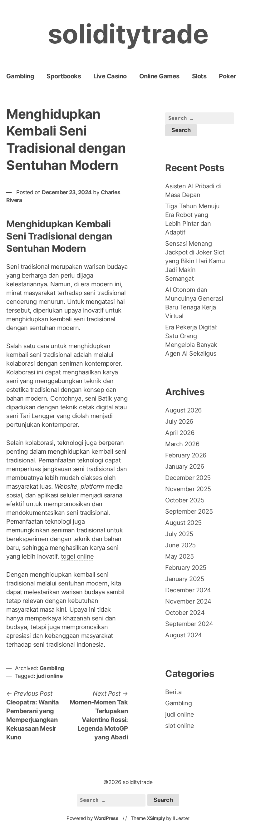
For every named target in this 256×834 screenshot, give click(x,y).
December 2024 (188, 590)
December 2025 (188, 477)
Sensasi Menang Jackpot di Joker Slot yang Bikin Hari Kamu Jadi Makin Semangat (195, 261)
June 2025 (180, 545)
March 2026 (182, 444)
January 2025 (184, 579)
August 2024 (183, 635)
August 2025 (183, 522)
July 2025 (179, 534)
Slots (199, 76)
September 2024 (189, 624)
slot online (179, 725)
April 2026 (179, 433)
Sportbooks (64, 76)
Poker (227, 76)
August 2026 (183, 410)
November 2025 (188, 489)
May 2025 (179, 556)
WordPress (106, 818)
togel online (77, 556)
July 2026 (179, 421)
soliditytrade (128, 34)
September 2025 (189, 511)
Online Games (159, 76)
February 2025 (185, 567)
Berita (173, 692)
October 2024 (184, 612)
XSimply (156, 818)
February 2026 (185, 455)
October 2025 (184, 500)
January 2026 (184, 466)
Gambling (20, 76)
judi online (50, 676)
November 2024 (188, 601)
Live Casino (110, 76)
